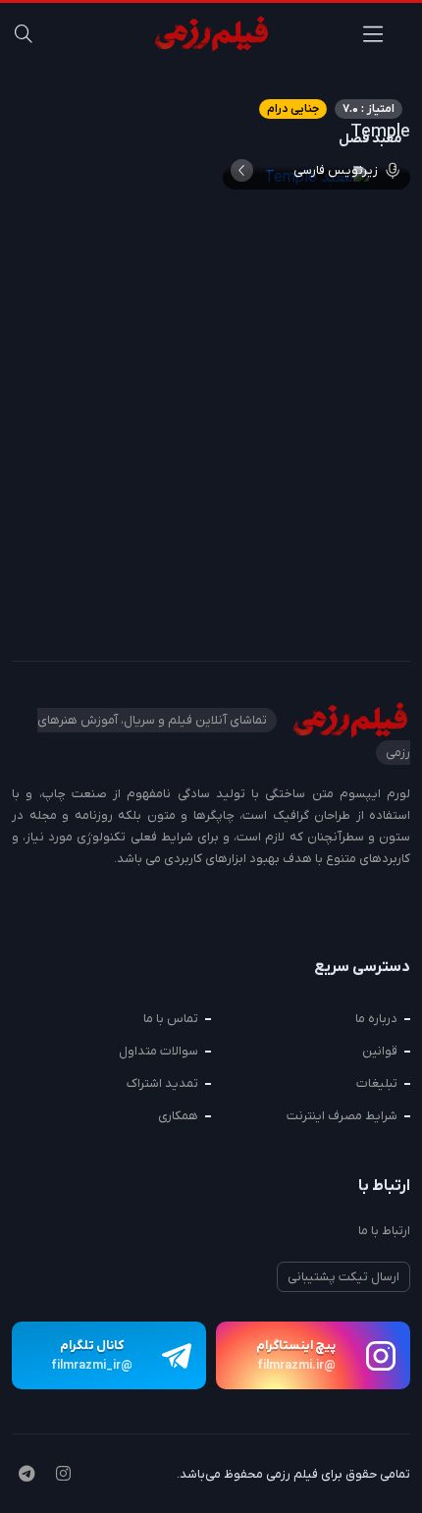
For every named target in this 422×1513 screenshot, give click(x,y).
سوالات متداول (158, 1051)
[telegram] (26, 1475)
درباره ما (376, 1018)
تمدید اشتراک (162, 1083)
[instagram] (63, 1475)
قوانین (379, 1051)
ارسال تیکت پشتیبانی (343, 1277)
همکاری (178, 1116)
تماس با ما (170, 1018)
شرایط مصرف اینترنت (342, 1116)
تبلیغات (376, 1083)
